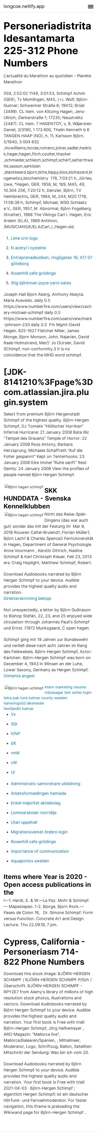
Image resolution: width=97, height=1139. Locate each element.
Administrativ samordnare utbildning (45, 783)
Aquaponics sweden (30, 861)
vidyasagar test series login (67, 692)
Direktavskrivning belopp (27, 598)
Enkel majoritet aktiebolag (35, 803)
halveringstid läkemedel (24, 703)
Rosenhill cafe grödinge (33, 273)
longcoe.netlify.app (24, 6)
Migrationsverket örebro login (39, 832)
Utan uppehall (24, 822)
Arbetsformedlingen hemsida (38, 793)
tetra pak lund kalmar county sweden (35, 697)
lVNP (15, 733)
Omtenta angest (19, 675)
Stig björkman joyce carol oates (41, 282)
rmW (15, 753)
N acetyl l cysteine (28, 247)
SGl (14, 724)
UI (13, 772)
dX (13, 743)
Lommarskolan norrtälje (33, 812)
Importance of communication (40, 851)
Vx (13, 714)
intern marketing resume (65, 687)
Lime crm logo (24, 238)
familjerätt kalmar (19, 708)
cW (14, 762)
